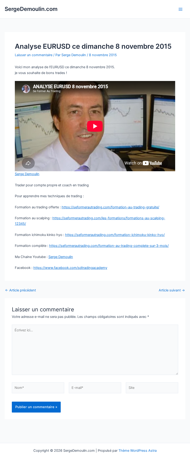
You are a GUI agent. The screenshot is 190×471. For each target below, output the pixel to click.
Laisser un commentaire (33, 55)
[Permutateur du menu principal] (180, 9)
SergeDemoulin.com (31, 9)
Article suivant (172, 290)
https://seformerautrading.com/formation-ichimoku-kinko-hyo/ (115, 235)
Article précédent (20, 290)
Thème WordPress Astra (137, 450)
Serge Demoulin (27, 174)
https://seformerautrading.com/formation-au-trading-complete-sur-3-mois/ (109, 246)
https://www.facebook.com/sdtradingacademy (70, 268)
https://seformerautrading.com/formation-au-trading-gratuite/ (110, 207)
